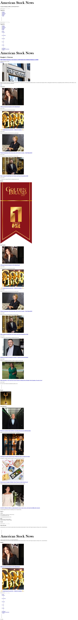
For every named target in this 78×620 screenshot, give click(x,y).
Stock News (4, 13)
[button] (9, 8)
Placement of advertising (5, 612)
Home (3, 31)
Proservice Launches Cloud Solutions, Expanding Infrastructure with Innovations (15, 430)
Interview (3, 14)
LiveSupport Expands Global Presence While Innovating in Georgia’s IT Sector (15, 456)
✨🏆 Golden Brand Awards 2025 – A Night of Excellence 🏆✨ (12, 129)
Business (3, 12)
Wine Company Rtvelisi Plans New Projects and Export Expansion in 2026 (14, 175)
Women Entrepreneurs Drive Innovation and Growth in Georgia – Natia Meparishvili (16, 152)
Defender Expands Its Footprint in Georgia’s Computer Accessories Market (14, 357)
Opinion (3, 25)
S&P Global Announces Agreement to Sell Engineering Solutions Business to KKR (19, 59)
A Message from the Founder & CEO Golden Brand (10, 106)
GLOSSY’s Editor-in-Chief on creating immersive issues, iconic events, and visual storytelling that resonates (20, 507)
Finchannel (3, 48)
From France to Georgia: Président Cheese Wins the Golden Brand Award (14, 482)
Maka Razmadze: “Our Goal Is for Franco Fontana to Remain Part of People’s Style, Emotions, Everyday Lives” (21, 380)
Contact (3, 49)
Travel (3, 29)
